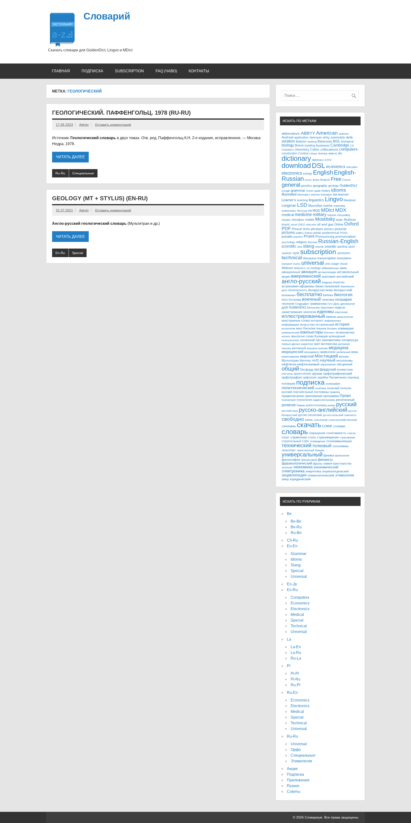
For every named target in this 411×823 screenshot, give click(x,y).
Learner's (289, 200)
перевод (353, 377)
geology (333, 185)
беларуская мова (320, 290)
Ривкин (301, 405)
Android (287, 137)
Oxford (351, 223)
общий (290, 369)
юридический (300, 479)
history (326, 190)
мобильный (343, 352)
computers (348, 149)
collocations (329, 149)
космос (286, 336)
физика (328, 455)
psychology (288, 242)
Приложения (298, 780)
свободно (293, 419)
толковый (321, 445)
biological (347, 141)
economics (335, 166)
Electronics (300, 609)
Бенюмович (289, 295)
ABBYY (308, 133)
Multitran (350, 219)
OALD (301, 224)
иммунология (345, 316)
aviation (288, 141)
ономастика (345, 369)
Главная (61, 71)
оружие (317, 373)
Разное (293, 786)
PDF (286, 228)
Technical (299, 626)
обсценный (344, 364)
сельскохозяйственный (342, 419)
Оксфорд (306, 369)
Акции (292, 769)
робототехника (316, 405)
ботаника (295, 299)
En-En (292, 546)
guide (317, 190)
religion (301, 242)
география (343, 299)
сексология (321, 419)
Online (338, 224)
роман (331, 405)
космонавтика (345, 332)
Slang (296, 565)
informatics (303, 194)
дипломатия (347, 303)
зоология (309, 312)
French (346, 179)
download (296, 165)
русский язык (290, 410)
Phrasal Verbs (301, 228)
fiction (316, 179)
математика (329, 343)
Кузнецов (321, 336)
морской (307, 356)
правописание (293, 396)
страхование (347, 437)
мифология (328, 351)
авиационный (291, 272)
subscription (318, 251)
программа (331, 396)
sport (351, 246)
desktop (323, 153)
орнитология (302, 373)
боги (285, 299)
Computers (300, 597)
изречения (341, 312)
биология (343, 294)
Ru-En (292, 693)
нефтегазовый (308, 364)
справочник (298, 437)
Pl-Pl (295, 673)
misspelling (343, 215)
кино (299, 328)
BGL (336, 141)
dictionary (296, 158)
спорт (285, 437)
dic (340, 153)
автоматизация (327, 272)
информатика (332, 320)
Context (303, 153)
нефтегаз (289, 364)
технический (296, 445)
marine (328, 205)
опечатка (287, 373)
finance (325, 179)
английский (345, 276)
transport (287, 263)
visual (343, 263)
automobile (338, 137)
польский (333, 388)
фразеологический (297, 463)
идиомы (325, 311)
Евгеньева (313, 307)
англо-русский (301, 281)
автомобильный (348, 272)
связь (309, 419)
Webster (287, 268)
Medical (297, 614)
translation (344, 258)
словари (339, 426)
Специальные (83, 173)
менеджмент (311, 352)
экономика (303, 467)
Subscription (129, 71)
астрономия (290, 286)
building (310, 145)
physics (329, 228)
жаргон (340, 307)
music (286, 224)
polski (317, 232)
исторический (325, 324)
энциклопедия (294, 475)
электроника (293, 471)
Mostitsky (325, 219)
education (351, 167)
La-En (296, 647)
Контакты (199, 71)
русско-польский (333, 415)
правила (335, 392)
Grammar (298, 554)
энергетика (313, 471)
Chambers (288, 149)
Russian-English (338, 241)
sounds (330, 246)
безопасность (297, 290)
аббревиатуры (330, 268)
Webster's (300, 268)
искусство (307, 324)
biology (288, 145)
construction (289, 153)
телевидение (317, 441)
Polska (309, 232)
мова (354, 351)
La (289, 639)
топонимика (340, 446)
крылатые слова (302, 336)
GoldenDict (348, 185)
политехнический (298, 388)
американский (306, 276)
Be (289, 514)
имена (331, 316)
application (301, 137)
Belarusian (325, 141)
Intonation (326, 194)
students (287, 253)
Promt (309, 236)
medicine (303, 214)
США (305, 441)
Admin (84, 125)
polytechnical (330, 232)
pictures (288, 232)
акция (286, 276)
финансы (325, 459)
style (296, 253)
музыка (344, 356)
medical (288, 215)
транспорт (289, 450)
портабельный (303, 391)
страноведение (328, 437)
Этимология (301, 761)
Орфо (296, 750)
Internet (315, 194)
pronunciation (345, 236)
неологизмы (344, 360)
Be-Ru (296, 527)
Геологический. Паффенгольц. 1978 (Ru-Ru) (121, 112)
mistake (286, 219)
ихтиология (288, 328)
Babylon (301, 141)
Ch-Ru (292, 540)
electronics (292, 173)
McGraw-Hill (304, 210)
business (322, 145)
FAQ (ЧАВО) (166, 71)
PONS (343, 232)
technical (292, 257)
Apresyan (315, 137)
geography (320, 185)
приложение (313, 396)
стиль (312, 437)
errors (308, 179)
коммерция (346, 328)
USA (327, 263)
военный (311, 299)
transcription (327, 258)
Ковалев (321, 328)
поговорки (288, 383)
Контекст (329, 332)
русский (346, 404)
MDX (340, 210)
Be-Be (296, 521)
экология (287, 467)
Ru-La (296, 658)
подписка (310, 382)
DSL (318, 165)
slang (308, 246)
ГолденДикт (302, 303)
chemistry (302, 149)
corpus (313, 153)
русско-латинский (310, 414)
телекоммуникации (339, 441)
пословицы (321, 391)
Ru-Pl (295, 685)
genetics (306, 185)
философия (291, 459)
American (327, 133)
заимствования (292, 312)
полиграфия (333, 383)
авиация (309, 271)
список (351, 433)
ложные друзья (291, 344)
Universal (299, 576)
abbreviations (291, 133)
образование (328, 364)
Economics (300, 603)
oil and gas (325, 224)
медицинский (292, 352)
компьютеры (311, 332)
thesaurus (310, 258)
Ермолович (327, 307)
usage (335, 263)
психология (304, 399)
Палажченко (338, 377)
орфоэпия (310, 377)
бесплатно (309, 294)
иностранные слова (296, 320)
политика (320, 388)
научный (327, 360)
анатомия (328, 276)
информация (290, 324)
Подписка (92, 71)
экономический (325, 467)
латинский (307, 340)
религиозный (345, 400)
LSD (302, 205)
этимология (344, 475)
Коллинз (332, 328)
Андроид (327, 282)
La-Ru (296, 653)
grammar (298, 190)
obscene (311, 224)
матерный (299, 348)
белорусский (343, 290)
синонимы (289, 426)
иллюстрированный (303, 316)
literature (350, 200)
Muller (339, 219)
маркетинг (307, 344)
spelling (342, 246)
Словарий (106, 16)
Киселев (309, 328)
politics (300, 232)
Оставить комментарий (113, 125)
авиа (343, 268)
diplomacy (318, 159)
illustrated (289, 194)
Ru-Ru (60, 173)
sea (299, 246)
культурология (290, 340)
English (323, 172)
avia (349, 137)
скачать (309, 425)
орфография (292, 377)
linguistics (316, 200)
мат (317, 344)
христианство (342, 463)
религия (289, 405)
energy (307, 173)
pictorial (340, 229)
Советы (293, 791)
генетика (328, 299)
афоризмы (306, 286)
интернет (317, 320)
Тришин (319, 450)
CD (352, 145)
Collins (314, 149)
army (326, 137)
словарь (295, 432)
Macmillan (315, 205)
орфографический (337, 373)
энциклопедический (335, 471)
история (342, 324)
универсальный (302, 454)
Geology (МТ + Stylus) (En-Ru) (100, 198)
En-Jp (292, 584)
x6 (308, 268)
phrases (317, 229)
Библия (328, 295)
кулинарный (337, 336)
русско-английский (323, 410)
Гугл (330, 303)
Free (336, 179)
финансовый (309, 459)
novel (294, 224)
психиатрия (289, 399)
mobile (309, 219)
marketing (339, 205)
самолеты (350, 415)
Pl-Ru (295, 679)
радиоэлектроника (324, 399)
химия (327, 463)
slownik (319, 246)
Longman (289, 205)
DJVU (328, 159)
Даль (336, 303)
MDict (327, 210)
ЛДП (318, 340)
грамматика (318, 303)
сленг (327, 426)
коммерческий (290, 332)
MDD (316, 210)
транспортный (305, 450)
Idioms (296, 559)
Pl (288, 666)
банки (319, 286)
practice (298, 236)
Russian (312, 242)
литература (350, 340)
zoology (315, 267)
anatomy (344, 133)
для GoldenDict (294, 307)
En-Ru (60, 253)
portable (287, 236)
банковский (332, 286)
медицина (338, 347)
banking (312, 141)
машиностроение (317, 348)
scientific (289, 246)
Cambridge (339, 145)
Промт (345, 395)
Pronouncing (324, 236)
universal (312, 263)
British (299, 145)
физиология (342, 455)
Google (286, 190)
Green (309, 190)
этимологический (321, 475)
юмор (285, 479)
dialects (332, 153)
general (291, 184)
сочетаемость (336, 433)
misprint (331, 215)
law (335, 194)
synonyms (343, 253)
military (319, 214)
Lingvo (334, 199)
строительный (291, 441)
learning (302, 200)
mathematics (289, 210)
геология (288, 303)
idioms (338, 190)
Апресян (339, 282)
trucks (296, 263)
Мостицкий (326, 355)
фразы (317, 463)
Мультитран (290, 360)
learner (343, 194)
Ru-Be (296, 533)
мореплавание (290, 356)
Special (77, 253)
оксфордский (325, 369)
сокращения (317, 433)
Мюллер (305, 360)
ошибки (323, 377)
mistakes (298, 219)
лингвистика (331, 340)
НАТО (315, 360)
